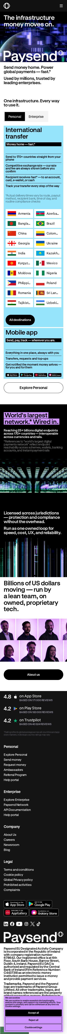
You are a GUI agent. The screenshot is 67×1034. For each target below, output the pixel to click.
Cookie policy (13, 875)
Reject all (33, 1019)
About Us (10, 835)
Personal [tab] (14, 116)
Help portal (11, 780)
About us (33, 674)
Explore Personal (33, 387)
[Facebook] (12, 924)
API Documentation (17, 810)
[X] (32, 924)
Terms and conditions (19, 869)
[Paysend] (7, 6)
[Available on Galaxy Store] (54, 375)
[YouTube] (19, 924)
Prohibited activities (17, 885)
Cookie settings (33, 1027)
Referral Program (15, 775)
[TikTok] (38, 924)
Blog (7, 850)
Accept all (33, 1012)
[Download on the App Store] (12, 375)
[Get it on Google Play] (26, 375)
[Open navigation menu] (59, 6)
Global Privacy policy (18, 880)
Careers (9, 840)
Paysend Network (16, 805)
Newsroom (11, 845)
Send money (12, 760)
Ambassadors (13, 770)
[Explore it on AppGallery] (40, 375)
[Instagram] (26, 924)
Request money (15, 765)
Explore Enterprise (16, 800)
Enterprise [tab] (36, 116)
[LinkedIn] (6, 924)
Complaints (12, 890)
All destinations (20, 319)
